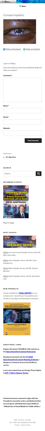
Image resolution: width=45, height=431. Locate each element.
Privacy (17, 425)
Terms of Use (25, 425)
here (12, 223)
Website (6, 128)
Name (6, 106)
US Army (21, 420)
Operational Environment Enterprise (21, 352)
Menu (24, 6)
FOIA (15, 422)
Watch (5, 252)
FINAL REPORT (25, 293)
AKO (15, 420)
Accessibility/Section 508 (26, 422)
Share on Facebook (13, 49)
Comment (7, 76)
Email (6, 117)
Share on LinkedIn (33, 49)
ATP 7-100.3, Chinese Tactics (16, 373)
